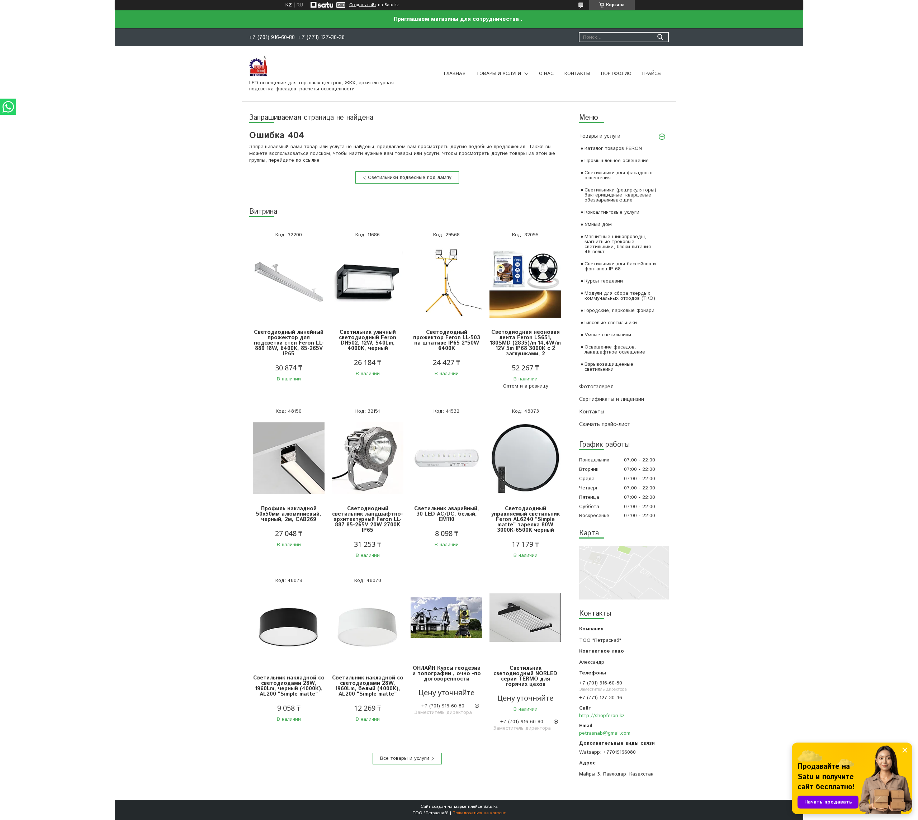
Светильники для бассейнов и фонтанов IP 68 (620, 266)
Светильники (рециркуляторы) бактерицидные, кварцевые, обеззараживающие (620, 195)
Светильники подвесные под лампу (409, 177)
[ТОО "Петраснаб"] (258, 65)
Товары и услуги (498, 73)
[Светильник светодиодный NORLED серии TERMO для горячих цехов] (525, 618)
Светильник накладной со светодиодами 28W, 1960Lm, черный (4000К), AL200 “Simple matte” (289, 686)
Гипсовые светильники (611, 322)
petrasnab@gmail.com (604, 733)
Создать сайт (362, 5)
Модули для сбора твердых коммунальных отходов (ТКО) (620, 296)
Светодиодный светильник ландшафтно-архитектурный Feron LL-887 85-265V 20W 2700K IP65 (367, 519)
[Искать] (660, 37)
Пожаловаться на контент (479, 813)
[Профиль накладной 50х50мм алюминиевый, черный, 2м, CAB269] (289, 458)
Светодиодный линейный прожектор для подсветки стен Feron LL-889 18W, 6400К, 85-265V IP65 (289, 343)
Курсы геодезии (604, 281)
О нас (546, 73)
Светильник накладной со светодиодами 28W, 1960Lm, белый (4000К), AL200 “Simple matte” (367, 686)
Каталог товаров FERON (613, 148)
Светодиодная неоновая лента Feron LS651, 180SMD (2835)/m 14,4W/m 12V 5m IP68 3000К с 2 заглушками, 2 (525, 343)
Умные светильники (608, 334)
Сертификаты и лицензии (611, 399)
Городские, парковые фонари (619, 310)
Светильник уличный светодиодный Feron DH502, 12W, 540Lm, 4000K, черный (367, 340)
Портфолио (616, 73)
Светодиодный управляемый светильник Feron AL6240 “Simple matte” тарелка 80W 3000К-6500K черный (525, 519)
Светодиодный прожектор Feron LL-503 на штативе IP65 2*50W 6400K (446, 340)
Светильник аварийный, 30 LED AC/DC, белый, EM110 (446, 514)
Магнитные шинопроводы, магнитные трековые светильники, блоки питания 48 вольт (618, 244)
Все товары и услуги (404, 758)
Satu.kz (490, 807)
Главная (454, 73)
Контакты (577, 73)
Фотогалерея (596, 386)
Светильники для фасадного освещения (619, 175)
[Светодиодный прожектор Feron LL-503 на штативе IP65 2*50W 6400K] (446, 282)
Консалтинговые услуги (612, 212)
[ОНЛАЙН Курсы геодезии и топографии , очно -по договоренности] (446, 618)
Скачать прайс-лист (604, 424)
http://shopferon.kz (602, 715)
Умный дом (598, 224)
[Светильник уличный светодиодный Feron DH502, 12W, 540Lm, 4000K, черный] (367, 282)
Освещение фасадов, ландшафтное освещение (615, 349)
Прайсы (652, 73)
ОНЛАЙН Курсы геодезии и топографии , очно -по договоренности (446, 673)
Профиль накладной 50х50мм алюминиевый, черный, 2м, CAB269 (288, 514)
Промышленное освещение (617, 160)
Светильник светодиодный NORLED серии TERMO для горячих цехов (525, 676)
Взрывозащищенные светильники (609, 367)
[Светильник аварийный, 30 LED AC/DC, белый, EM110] (446, 458)
